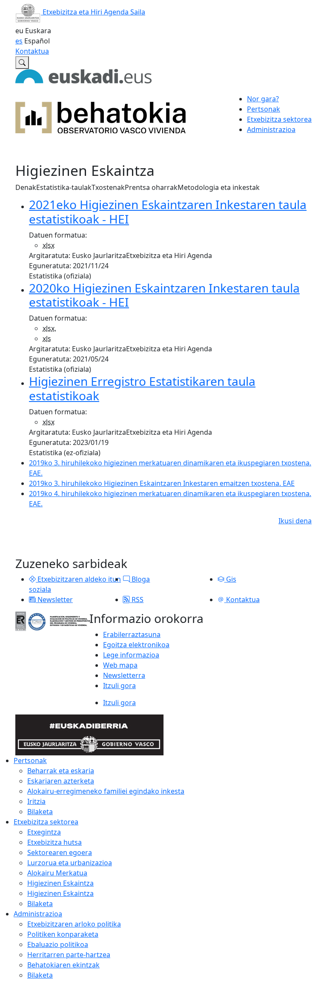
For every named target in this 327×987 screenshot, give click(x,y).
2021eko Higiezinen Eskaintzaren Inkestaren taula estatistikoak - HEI (168, 211)
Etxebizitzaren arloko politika (74, 924)
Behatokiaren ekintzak (63, 965)
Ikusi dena (295, 520)
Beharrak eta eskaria (60, 770)
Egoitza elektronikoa (136, 644)
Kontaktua (32, 51)
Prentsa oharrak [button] (151, 187)
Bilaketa (40, 811)
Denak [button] (25, 187)
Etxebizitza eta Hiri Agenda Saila (93, 12)
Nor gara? (263, 98)
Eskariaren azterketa (60, 781)
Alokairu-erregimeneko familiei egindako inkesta (105, 791)
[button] (32, 579)
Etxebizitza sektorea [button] (279, 119)
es (19, 41)
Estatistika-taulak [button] (64, 187)
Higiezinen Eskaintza (60, 883)
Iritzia (36, 801)
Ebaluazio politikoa (57, 944)
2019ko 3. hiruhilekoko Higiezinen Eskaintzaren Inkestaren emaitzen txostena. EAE (162, 483)
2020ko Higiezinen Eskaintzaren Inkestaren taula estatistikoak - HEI (164, 295)
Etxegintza (44, 832)
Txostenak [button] (108, 187)
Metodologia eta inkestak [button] (219, 187)
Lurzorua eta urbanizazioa (69, 862)
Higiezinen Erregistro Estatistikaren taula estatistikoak (142, 388)
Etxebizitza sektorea (46, 821)
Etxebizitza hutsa (54, 842)
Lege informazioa (131, 655)
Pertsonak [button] (263, 109)
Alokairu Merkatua (57, 873)
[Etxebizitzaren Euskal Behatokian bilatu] (22, 62)
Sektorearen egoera (59, 852)
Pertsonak (30, 760)
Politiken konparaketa (62, 934)
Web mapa (120, 665)
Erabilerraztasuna (132, 634)
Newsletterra (124, 675)
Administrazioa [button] (271, 129)
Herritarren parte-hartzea (68, 954)
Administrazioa (38, 913)
